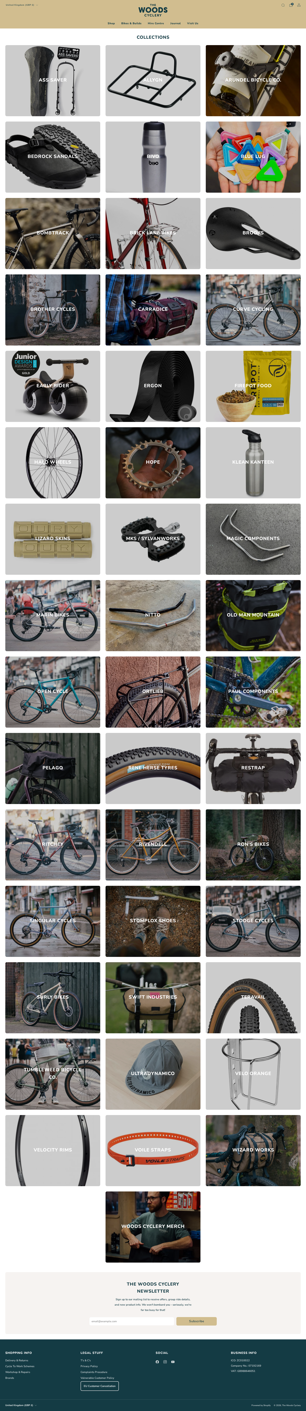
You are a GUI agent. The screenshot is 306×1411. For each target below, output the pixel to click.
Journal (175, 23)
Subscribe (196, 1321)
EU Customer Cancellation (100, 1386)
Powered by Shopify (261, 1405)
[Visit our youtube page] (173, 1362)
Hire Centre (156, 23)
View (53, 93)
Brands (9, 1378)
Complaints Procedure (94, 1372)
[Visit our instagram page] (165, 1362)
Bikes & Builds (131, 23)
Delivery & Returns (16, 1360)
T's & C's (86, 1360)
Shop (111, 23)
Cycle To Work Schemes (19, 1366)
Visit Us (192, 23)
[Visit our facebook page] (157, 1362)
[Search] (283, 5)
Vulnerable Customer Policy (97, 1378)
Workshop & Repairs (17, 1372)
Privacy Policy (89, 1366)
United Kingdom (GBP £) (20, 5)
